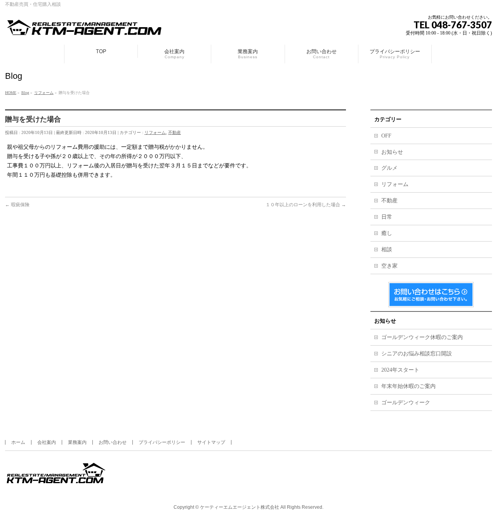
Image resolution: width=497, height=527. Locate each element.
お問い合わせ (113, 442)
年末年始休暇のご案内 (408, 386)
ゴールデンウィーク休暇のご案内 (422, 337)
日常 (386, 217)
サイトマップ (211, 442)
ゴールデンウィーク (405, 402)
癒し (386, 233)
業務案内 (77, 442)
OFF (386, 136)
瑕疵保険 (17, 204)
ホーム (18, 442)
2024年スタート (400, 370)
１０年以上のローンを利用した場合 (306, 204)
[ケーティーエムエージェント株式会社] (85, 30)
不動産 (174, 132)
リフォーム (155, 132)
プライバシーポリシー (162, 442)
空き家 (389, 266)
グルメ (389, 168)
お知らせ (392, 152)
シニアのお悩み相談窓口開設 (416, 354)
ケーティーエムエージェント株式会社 (239, 507)
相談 (386, 249)
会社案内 (46, 442)
